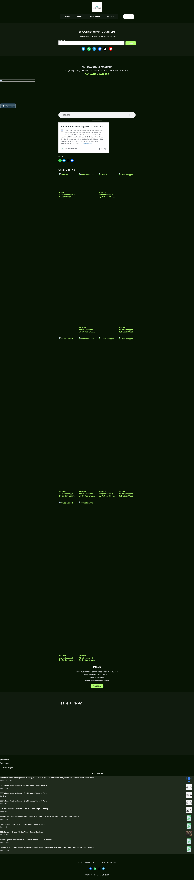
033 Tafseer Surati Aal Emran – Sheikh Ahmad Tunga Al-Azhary (24, 793)
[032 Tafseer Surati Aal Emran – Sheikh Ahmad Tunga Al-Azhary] (189, 803)
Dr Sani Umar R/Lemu (108, 36)
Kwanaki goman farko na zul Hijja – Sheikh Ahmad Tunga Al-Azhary (26, 840)
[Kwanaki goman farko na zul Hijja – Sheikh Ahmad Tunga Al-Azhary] (189, 841)
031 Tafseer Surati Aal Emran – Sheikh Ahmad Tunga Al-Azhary (24, 809)
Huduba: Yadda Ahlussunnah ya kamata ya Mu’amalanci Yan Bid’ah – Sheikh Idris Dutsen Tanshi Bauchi (39, 816)
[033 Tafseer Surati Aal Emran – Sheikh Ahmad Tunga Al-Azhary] (189, 795)
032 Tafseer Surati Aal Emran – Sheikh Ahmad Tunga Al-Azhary (24, 801)
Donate (128, 17)
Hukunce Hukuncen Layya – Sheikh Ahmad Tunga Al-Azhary (23, 824)
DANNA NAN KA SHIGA (97, 74)
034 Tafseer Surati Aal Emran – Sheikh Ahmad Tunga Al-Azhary (24, 785)
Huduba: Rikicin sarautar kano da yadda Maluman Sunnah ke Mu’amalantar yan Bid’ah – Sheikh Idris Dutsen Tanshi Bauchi (47, 847)
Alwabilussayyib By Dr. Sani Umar (90, 36)
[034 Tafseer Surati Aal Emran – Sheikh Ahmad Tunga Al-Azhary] (189, 787)
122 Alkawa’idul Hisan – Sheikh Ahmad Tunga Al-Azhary (21, 832)
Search (61, 40)
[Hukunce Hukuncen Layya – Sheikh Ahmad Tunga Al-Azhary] (189, 826)
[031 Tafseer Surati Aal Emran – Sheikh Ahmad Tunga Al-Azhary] (189, 810)
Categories (4, 763)
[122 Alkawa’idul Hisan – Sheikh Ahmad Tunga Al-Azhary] (189, 834)
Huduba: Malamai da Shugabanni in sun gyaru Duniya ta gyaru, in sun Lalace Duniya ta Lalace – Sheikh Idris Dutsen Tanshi (47, 778)
